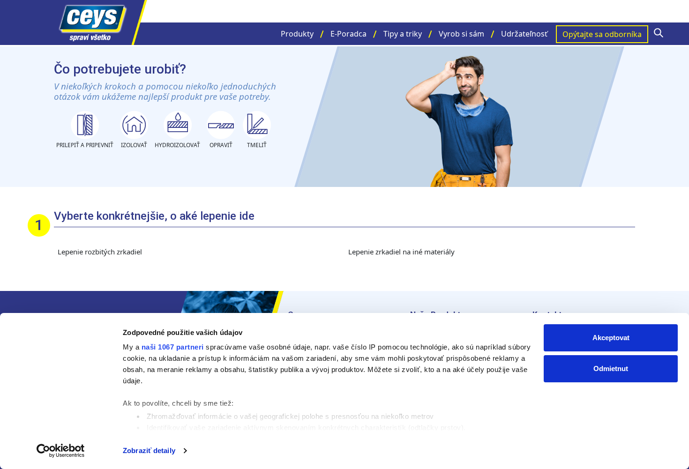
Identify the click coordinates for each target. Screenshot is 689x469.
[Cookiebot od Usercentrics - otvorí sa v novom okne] (61, 451)
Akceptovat (610, 338)
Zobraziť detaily (149, 450)
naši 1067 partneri (173, 347)
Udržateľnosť (524, 34)
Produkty (297, 34)
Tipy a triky (402, 34)
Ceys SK (101, 22)
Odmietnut (610, 368)
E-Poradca (348, 34)
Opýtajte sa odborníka (602, 34)
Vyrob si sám (461, 34)
